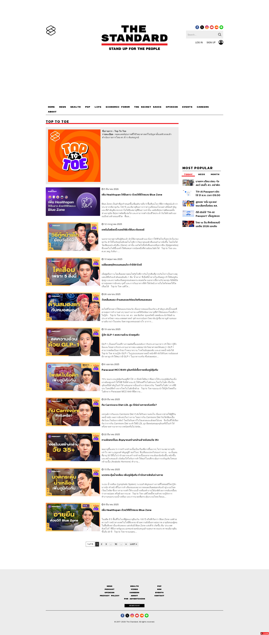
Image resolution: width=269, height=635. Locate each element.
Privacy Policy (109, 596)
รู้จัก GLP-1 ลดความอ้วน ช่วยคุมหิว (120, 335)
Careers (134, 592)
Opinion (109, 592)
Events (159, 592)
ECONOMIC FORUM (118, 107)
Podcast (109, 589)
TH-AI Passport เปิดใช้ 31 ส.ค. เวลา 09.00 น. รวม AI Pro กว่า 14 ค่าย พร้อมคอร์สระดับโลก (208, 193)
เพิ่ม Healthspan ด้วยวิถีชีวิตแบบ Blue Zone (126, 510)
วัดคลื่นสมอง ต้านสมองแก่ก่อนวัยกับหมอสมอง (127, 300)
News (109, 586)
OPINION (172, 107)
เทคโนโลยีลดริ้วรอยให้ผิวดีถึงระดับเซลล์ (123, 230)
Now (159, 589)
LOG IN (199, 42)
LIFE (97, 107)
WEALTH (75, 107)
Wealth (134, 586)
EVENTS (187, 107)
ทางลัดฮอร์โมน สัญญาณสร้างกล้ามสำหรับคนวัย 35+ (130, 440)
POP (87, 107)
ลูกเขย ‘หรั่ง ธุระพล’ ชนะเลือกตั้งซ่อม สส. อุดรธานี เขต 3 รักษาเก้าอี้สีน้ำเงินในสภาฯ (207, 203)
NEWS (62, 107)
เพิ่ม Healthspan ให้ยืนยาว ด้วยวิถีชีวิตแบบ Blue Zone (132, 195)
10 (116, 544)
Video (134, 589)
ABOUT (52, 112)
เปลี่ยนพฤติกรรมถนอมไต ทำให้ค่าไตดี (122, 265)
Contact (159, 596)
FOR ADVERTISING (134, 599)
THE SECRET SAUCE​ (147, 107)
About (134, 596)
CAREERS (203, 107)
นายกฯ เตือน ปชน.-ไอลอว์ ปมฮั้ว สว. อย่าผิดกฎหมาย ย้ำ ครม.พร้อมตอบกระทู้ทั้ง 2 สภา (208, 183)
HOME (51, 107)
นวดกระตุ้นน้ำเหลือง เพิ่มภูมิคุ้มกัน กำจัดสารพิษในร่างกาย (132, 475)
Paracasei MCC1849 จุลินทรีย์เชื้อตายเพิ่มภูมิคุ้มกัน (130, 370)
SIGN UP (211, 42)
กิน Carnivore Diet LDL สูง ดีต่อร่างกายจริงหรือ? (129, 405)
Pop (159, 586)
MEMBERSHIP (134, 605)
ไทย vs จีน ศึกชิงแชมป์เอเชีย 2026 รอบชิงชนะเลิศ (208, 224)
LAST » (133, 544)
